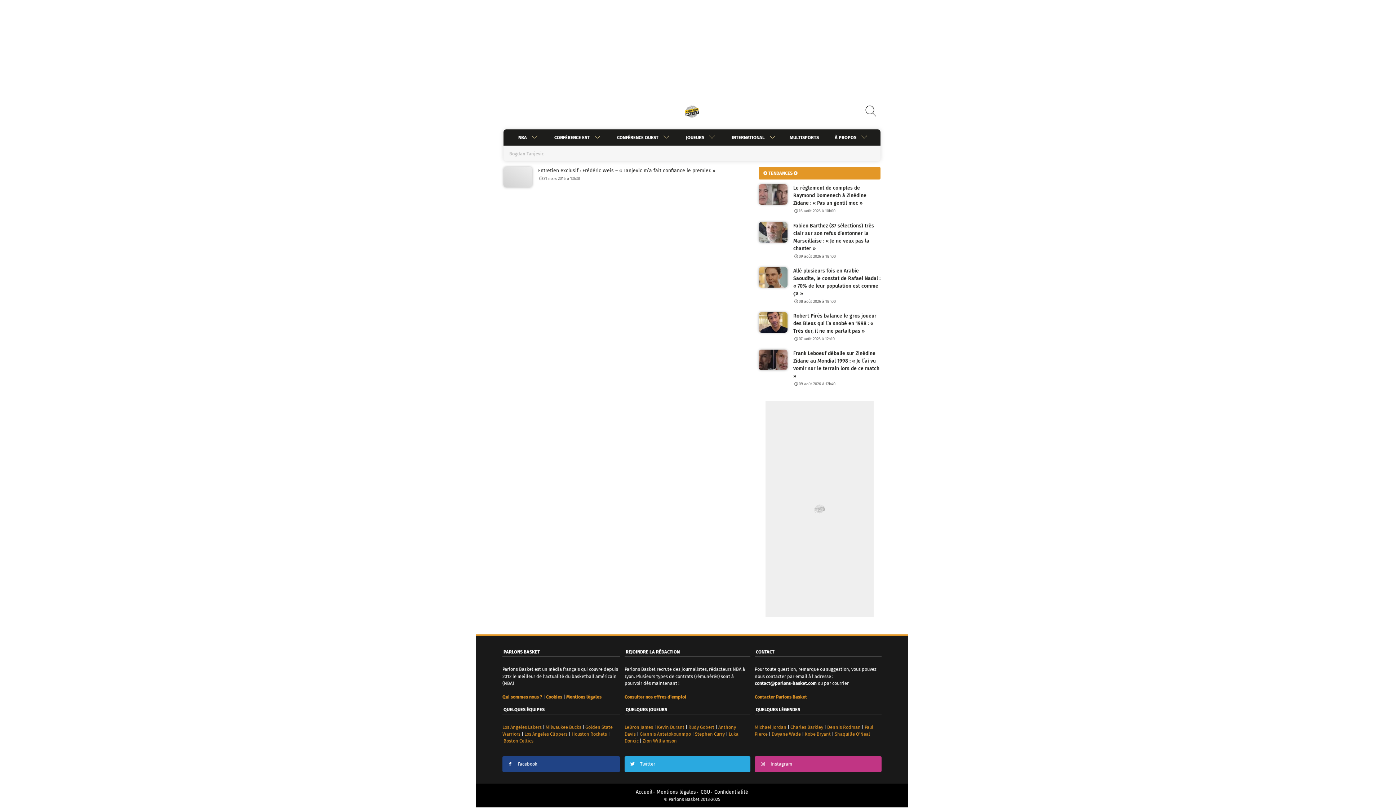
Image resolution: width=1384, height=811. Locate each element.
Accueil (644, 792)
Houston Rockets (589, 734)
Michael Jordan (770, 727)
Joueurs (695, 137)
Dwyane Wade (786, 734)
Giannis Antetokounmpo (665, 734)
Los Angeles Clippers (546, 734)
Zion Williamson (660, 741)
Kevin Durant (670, 727)
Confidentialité (731, 792)
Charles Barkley (806, 727)
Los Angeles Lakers (522, 727)
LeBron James (639, 727)
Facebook (527, 764)
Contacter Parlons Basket (781, 697)
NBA (522, 137)
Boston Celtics (518, 741)
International (748, 137)
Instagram (781, 764)
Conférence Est (572, 137)
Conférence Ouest (637, 137)
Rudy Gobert (701, 727)
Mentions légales (676, 792)
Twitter (647, 764)
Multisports (804, 137)
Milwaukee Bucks (563, 727)
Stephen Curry (710, 734)
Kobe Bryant (818, 734)
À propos (845, 137)
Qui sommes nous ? (522, 697)
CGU (705, 792)
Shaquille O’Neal (852, 734)
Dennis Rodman (844, 727)
